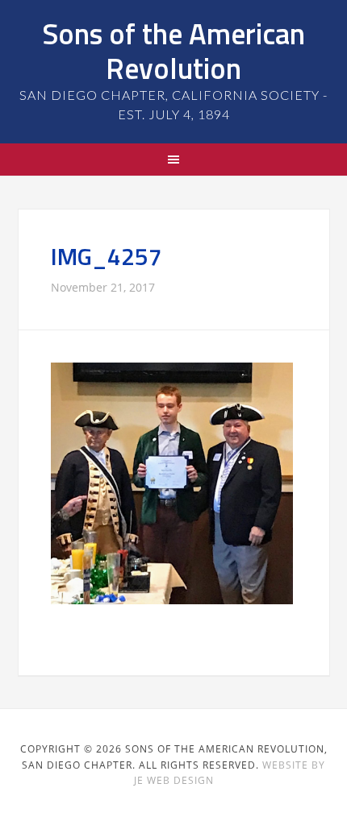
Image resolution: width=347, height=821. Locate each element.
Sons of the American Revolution (173, 50)
